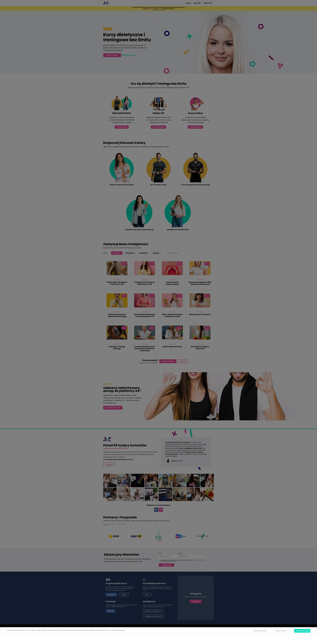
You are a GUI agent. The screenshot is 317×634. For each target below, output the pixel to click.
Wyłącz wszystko (281, 631)
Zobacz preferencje (260, 631)
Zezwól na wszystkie (302, 631)
